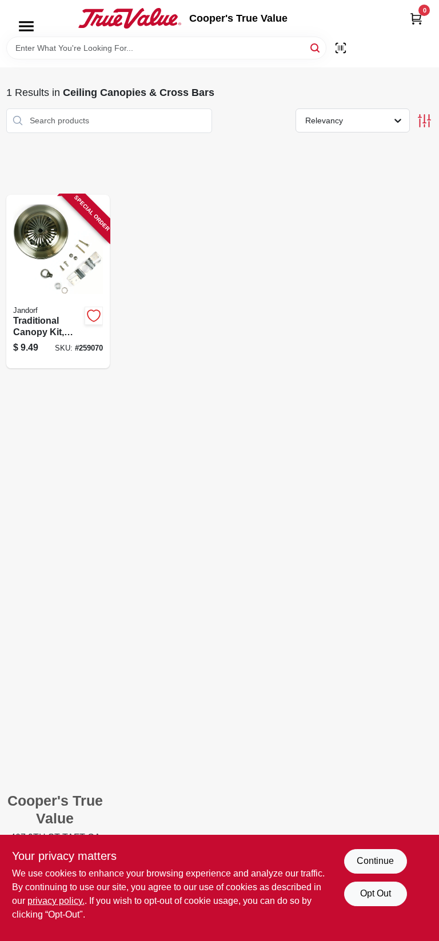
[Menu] (26, 26)
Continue (375, 861)
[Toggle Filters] (424, 120)
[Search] (316, 47)
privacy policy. (56, 901)
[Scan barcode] (340, 48)
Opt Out (375, 893)
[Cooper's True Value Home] (129, 18)
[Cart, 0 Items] (416, 19)
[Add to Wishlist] (94, 316)
